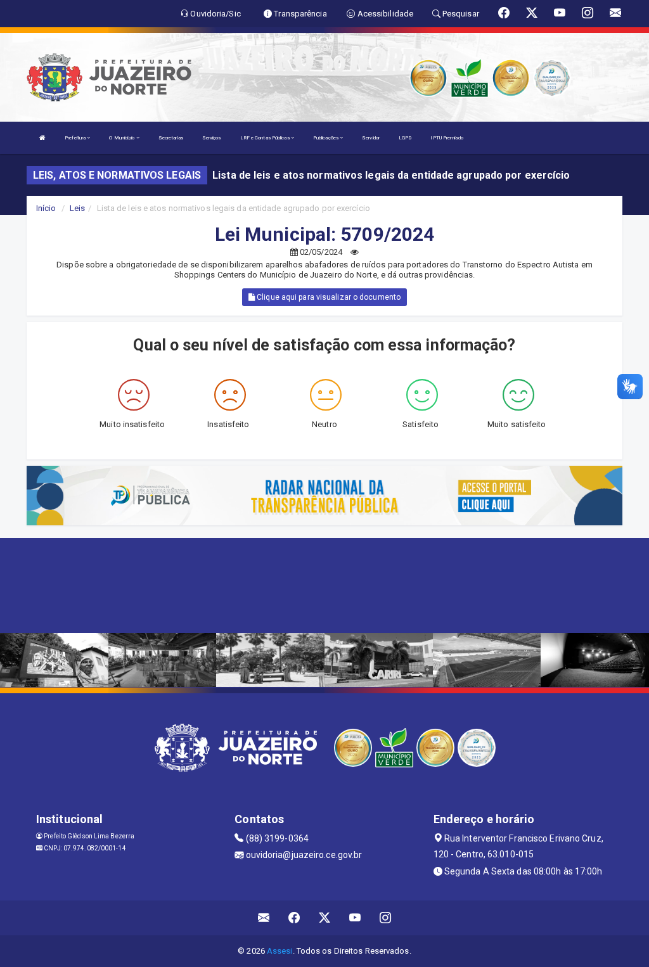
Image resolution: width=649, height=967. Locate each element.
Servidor (371, 138)
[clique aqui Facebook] (294, 918)
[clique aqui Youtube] (355, 918)
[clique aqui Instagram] (386, 918)
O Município (122, 138)
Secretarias (170, 138)
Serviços (211, 138)
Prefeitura (76, 138)
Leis (77, 208)
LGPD (405, 138)
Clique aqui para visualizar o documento (328, 297)
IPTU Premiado (446, 138)
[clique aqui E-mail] (264, 918)
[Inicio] (42, 138)
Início (46, 208)
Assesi (280, 951)
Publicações (326, 138)
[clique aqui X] (325, 918)
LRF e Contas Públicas (265, 138)
